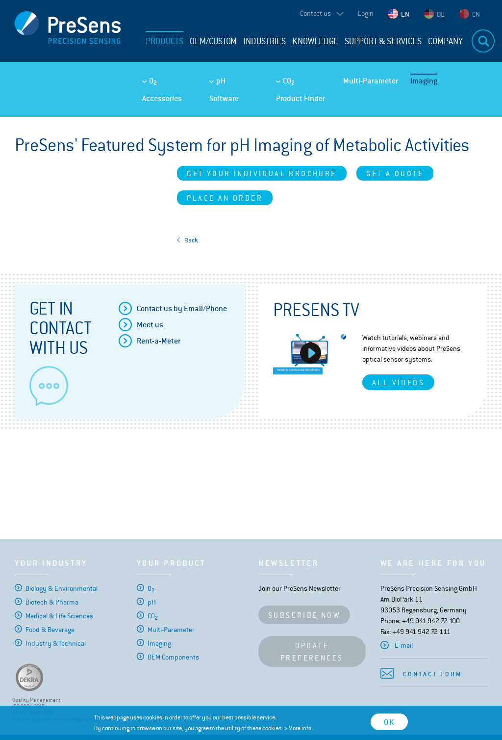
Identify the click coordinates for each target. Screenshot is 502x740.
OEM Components (173, 657)
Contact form (432, 674)
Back (191, 240)
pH (221, 81)
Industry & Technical (55, 643)
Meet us (150, 324)
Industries (264, 41)
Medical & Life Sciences (59, 615)
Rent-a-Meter (158, 341)
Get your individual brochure (261, 173)
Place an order (225, 198)
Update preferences (311, 651)
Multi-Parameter (370, 81)
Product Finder (300, 98)
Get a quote (395, 173)
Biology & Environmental (61, 588)
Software (224, 98)
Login (366, 13)
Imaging (423, 81)
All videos (398, 382)
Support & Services (383, 41)
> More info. (298, 728)
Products (164, 41)
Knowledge (315, 41)
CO (289, 81)
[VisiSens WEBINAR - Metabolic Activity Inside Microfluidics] (310, 353)
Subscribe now (304, 615)
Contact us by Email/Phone (182, 308)
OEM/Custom (213, 41)
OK (389, 722)
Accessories (162, 98)
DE (441, 14)
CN (476, 14)
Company (445, 41)
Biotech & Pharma (51, 602)
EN (405, 14)
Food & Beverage (50, 629)
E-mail (404, 645)
